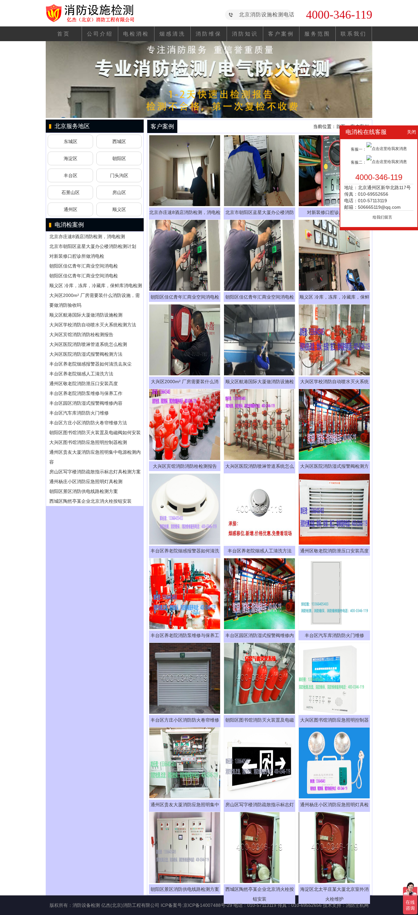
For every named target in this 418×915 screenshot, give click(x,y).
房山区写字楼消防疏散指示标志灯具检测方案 (95, 471)
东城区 (70, 141)
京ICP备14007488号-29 (207, 905)
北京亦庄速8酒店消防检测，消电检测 (87, 236)
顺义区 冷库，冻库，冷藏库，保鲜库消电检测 (95, 285)
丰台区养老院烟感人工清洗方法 (81, 373)
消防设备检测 (86, 905)
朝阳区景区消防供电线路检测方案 (83, 491)
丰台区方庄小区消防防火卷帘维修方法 (88, 422)
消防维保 (209, 34)
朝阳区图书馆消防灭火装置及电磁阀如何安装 (95, 432)
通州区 (70, 209)
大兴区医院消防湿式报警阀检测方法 (85, 354)
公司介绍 (100, 34)
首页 (63, 34)
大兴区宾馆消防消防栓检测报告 (81, 334)
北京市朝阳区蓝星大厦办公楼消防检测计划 (92, 246)
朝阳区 (119, 158)
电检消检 (136, 34)
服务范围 (317, 34)
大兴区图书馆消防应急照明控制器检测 (88, 442)
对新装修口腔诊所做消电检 (76, 256)
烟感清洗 (172, 34)
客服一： (358, 149)
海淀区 (70, 158)
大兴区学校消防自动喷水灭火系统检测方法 (92, 324)
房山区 (119, 192)
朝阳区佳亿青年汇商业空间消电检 (83, 266)
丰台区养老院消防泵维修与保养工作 (85, 393)
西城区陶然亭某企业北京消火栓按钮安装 (90, 501)
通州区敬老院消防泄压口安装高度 (83, 383)
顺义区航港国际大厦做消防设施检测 (85, 315)
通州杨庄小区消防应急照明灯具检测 (85, 481)
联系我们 (354, 34)
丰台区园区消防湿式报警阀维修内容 (85, 403)
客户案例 (281, 34)
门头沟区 (119, 175)
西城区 (119, 141)
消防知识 (245, 34)
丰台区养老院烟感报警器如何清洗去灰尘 (90, 364)
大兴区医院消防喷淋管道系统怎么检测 (88, 344)
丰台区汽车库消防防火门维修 (79, 413)
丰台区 (70, 175)
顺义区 (119, 209)
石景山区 (70, 192)
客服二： (358, 162)
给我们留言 (382, 217)
